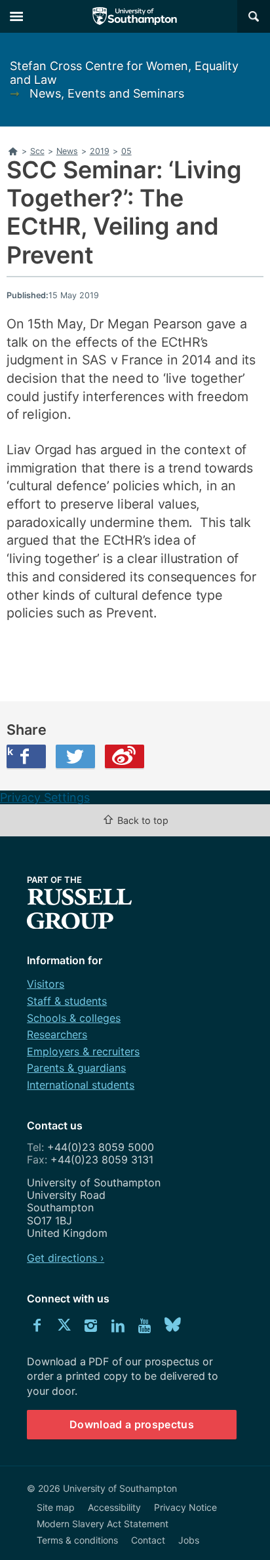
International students (80, 1084)
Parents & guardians (76, 1067)
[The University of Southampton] (135, 16)
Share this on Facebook (10, 751)
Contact (148, 1540)
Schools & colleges (74, 1017)
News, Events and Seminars (106, 93)
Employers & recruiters (83, 1051)
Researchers (57, 1034)
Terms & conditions (77, 1540)
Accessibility (114, 1507)
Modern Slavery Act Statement (102, 1523)
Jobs (188, 1540)
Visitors (45, 983)
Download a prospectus (131, 1424)
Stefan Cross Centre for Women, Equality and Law (124, 73)
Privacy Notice (185, 1507)
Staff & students (67, 1000)
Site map (56, 1507)
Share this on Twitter (75, 756)
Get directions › (65, 1257)
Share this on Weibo (124, 756)
